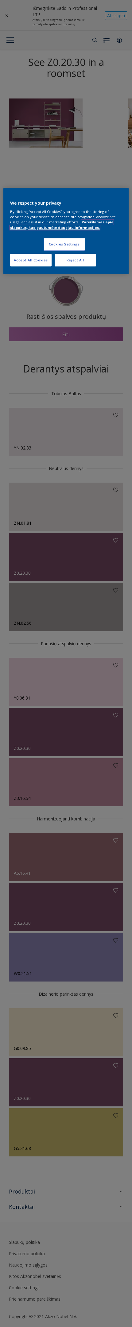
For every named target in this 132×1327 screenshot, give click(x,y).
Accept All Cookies (31, 260)
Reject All (75, 260)
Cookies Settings (64, 244)
